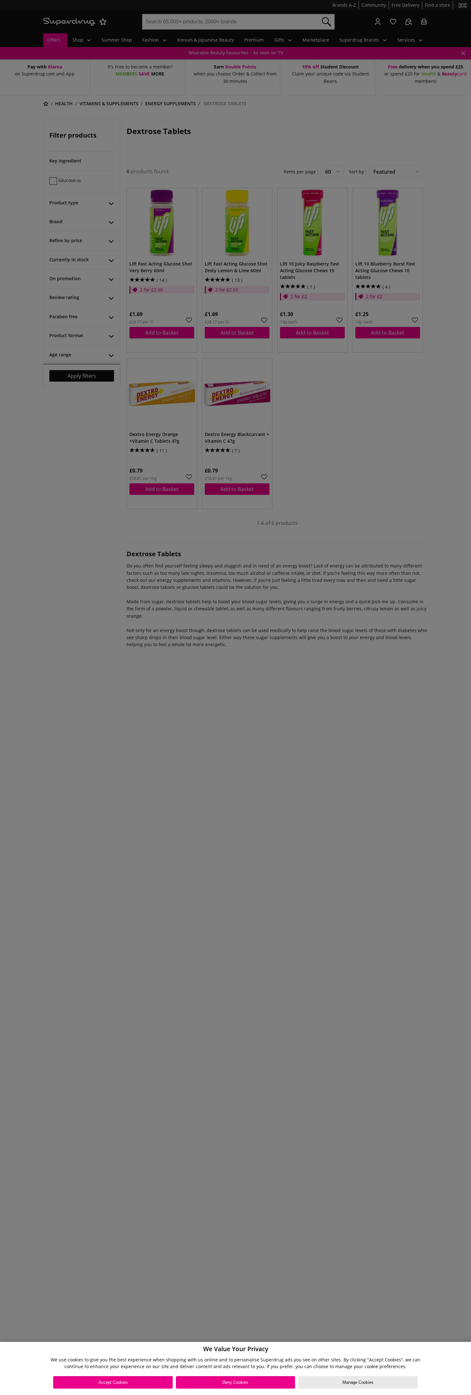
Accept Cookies (113, 1382)
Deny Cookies (235, 1382)
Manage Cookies (358, 1382)
